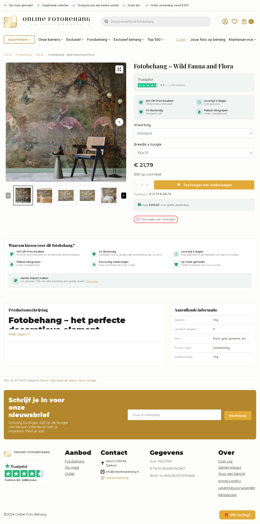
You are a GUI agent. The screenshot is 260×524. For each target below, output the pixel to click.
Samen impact (229, 467)
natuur (73, 380)
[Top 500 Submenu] (162, 39)
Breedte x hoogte (147, 144)
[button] (119, 122)
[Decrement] (137, 185)
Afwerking (142, 125)
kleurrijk (62, 380)
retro (81, 380)
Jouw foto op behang (207, 39)
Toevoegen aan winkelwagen (207, 185)
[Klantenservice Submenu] (254, 39)
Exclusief (73, 39)
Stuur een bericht (231, 474)
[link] (148, 85)
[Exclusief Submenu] (82, 39)
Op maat (72, 467)
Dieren (40, 54)
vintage (91, 380)
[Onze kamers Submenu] (61, 39)
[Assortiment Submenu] (29, 39)
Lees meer (92, 281)
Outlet (181, 39)
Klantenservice (241, 39)
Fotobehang (97, 39)
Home (7, 54)
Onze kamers (49, 39)
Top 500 (154, 39)
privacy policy (229, 481)
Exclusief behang (127, 39)
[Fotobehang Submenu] (108, 39)
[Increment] (147, 185)
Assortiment (18, 39)
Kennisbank (227, 495)
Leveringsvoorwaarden (236, 488)
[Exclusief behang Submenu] (142, 39)
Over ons (225, 461)
